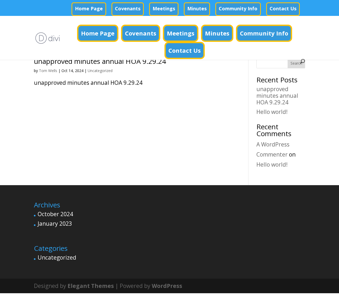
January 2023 (55, 223)
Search (296, 63)
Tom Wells (48, 70)
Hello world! (272, 111)
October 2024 (55, 214)
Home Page (89, 8)
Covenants (127, 8)
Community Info (238, 8)
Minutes (197, 8)
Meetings (164, 8)
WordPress (167, 286)
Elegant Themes (91, 286)
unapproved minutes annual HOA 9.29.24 (100, 61)
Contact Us (283, 8)
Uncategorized (100, 70)
